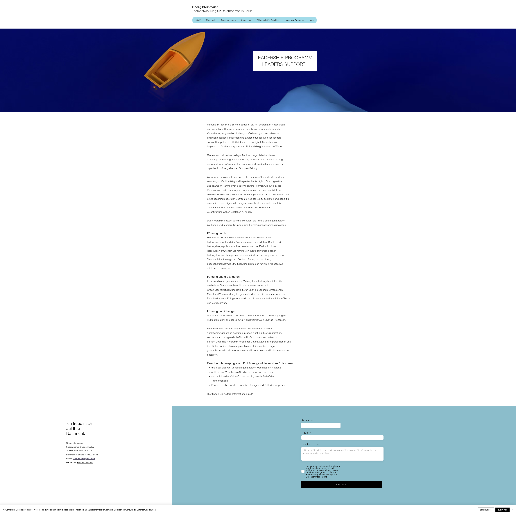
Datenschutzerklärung (146, 509)
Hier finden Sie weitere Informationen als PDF (231, 393)
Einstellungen (486, 509)
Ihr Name (307, 420)
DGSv (91, 446)
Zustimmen (502, 509)
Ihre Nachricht (310, 444)
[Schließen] (512, 510)
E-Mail (305, 432)
